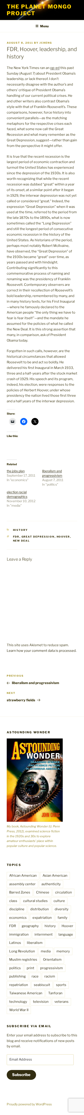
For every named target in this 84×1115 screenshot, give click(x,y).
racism (49, 976)
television (41, 1002)
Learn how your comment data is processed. (41, 651)
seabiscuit (42, 985)
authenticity (51, 884)
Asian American (55, 876)
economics (18, 918)
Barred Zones (19, 892)
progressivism (51, 968)
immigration (19, 934)
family (62, 918)
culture (59, 901)
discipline (16, 909)
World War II (18, 1010)
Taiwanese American (25, 993)
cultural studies (35, 901)
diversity (62, 909)
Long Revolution (22, 951)
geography (30, 926)
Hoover (63, 536)
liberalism (35, 943)
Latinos (15, 943)
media (46, 951)
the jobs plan (16, 471)
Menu (44, 26)
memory (63, 951)
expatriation (42, 918)
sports (61, 985)
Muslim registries (23, 960)
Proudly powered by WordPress (29, 1104)
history (20, 530)
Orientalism (52, 960)
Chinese (42, 892)
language (65, 934)
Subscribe (21, 1074)
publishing (17, 976)
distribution (39, 909)
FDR (16, 536)
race (35, 976)
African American (23, 876)
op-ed (55, 68)
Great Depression (38, 536)
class (13, 901)
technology (18, 1002)
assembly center (22, 884)
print (30, 968)
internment (43, 934)
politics (15, 968)
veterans (61, 1002)
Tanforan (55, 993)
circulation (63, 892)
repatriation (18, 985)
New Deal (21, 540)
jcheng (45, 42)
